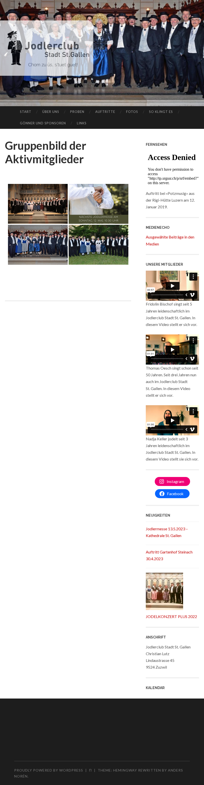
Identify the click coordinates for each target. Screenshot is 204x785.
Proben (77, 112)
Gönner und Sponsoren (43, 123)
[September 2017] (98, 245)
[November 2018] (38, 204)
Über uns (50, 112)
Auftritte (105, 112)
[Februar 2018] (38, 245)
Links (82, 123)
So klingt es (161, 112)
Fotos (132, 112)
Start (25, 112)
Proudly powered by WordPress (48, 770)
